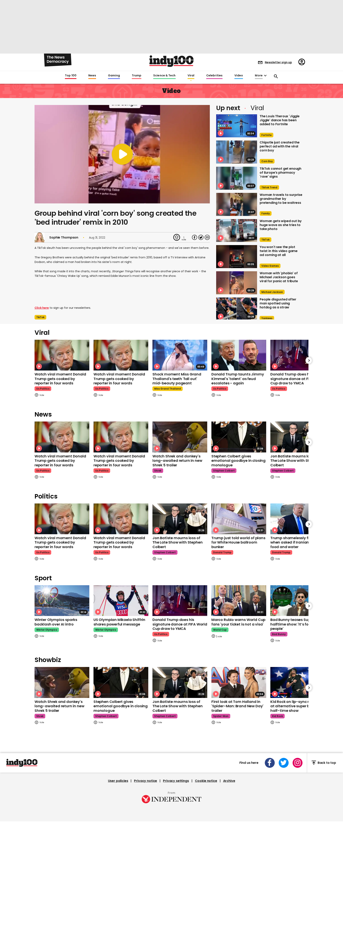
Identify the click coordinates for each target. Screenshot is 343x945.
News (92, 75)
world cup (220, 629)
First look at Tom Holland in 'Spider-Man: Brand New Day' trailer (237, 706)
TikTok (40, 317)
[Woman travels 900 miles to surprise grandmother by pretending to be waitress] (236, 204)
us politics (42, 388)
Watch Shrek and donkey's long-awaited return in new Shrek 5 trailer (177, 461)
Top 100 (70, 75)
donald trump (222, 552)
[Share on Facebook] (194, 237)
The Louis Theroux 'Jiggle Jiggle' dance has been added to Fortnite (280, 120)
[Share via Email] (207, 237)
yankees (266, 318)
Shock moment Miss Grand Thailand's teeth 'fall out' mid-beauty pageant (176, 379)
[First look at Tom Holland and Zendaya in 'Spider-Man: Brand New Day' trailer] (238, 682)
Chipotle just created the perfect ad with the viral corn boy (280, 146)
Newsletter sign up (278, 62)
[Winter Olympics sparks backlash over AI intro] (62, 600)
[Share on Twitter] (200, 237)
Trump (136, 75)
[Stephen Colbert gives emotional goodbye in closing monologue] (238, 436)
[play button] (122, 154)
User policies (118, 781)
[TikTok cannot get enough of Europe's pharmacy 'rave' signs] (236, 178)
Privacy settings (176, 781)
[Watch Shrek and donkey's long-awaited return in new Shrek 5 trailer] (179, 436)
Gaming (114, 75)
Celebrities (214, 75)
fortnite (266, 135)
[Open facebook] (270, 763)
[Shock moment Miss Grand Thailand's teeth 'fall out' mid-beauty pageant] (179, 355)
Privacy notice (145, 781)
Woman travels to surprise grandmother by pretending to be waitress (281, 198)
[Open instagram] (298, 763)
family (265, 213)
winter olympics (46, 629)
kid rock (277, 716)
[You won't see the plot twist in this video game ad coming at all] (236, 256)
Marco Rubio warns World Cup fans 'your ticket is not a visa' (238, 622)
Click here (42, 308)
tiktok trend (269, 187)
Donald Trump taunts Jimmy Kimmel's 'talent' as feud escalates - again (237, 379)
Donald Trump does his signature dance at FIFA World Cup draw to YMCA (297, 379)
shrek (157, 470)
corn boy (267, 161)
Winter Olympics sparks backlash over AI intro (56, 622)
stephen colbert (224, 470)
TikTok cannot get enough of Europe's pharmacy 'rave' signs (280, 172)
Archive (229, 781)
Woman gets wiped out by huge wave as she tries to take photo (281, 225)
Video (238, 75)
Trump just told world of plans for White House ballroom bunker (238, 542)
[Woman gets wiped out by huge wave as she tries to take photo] (236, 230)
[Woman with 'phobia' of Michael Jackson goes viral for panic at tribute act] (236, 282)
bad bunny (279, 634)
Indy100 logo (171, 61)
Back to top (327, 763)
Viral (191, 75)
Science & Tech (164, 75)
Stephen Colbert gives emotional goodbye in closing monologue (238, 461)
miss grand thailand (167, 388)
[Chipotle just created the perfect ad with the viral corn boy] (236, 152)
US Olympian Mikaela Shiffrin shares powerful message (119, 622)
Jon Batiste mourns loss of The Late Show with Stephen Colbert (295, 461)
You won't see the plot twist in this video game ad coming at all (279, 251)
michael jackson (272, 292)
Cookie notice (206, 781)
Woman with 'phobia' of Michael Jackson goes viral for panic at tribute (279, 277)
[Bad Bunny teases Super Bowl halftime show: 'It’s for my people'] (297, 600)
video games (270, 266)
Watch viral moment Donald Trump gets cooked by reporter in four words (60, 379)
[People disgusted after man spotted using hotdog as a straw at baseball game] (236, 308)
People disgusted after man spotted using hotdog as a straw (278, 303)
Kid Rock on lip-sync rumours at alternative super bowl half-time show (296, 706)
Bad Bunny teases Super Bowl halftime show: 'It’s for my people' (296, 624)
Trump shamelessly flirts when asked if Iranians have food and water (295, 542)
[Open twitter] (284, 763)
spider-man (220, 716)
